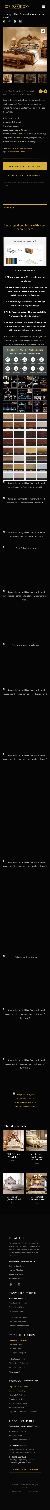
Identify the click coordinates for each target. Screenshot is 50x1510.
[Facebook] (4, 21)
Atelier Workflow (16, 1274)
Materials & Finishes (17, 1395)
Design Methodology (17, 1391)
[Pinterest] (15, 21)
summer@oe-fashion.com (21, 1463)
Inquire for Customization (19, 1439)
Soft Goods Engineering (18, 1403)
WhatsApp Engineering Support (21, 1460)
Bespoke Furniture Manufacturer (22, 1261)
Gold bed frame (13, 151)
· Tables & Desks (15, 1349)
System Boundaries (16, 1407)
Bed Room (13, 91)
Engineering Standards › (18, 1387)
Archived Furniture (24, 148)
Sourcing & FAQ (15, 1435)
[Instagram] (11, 1284)
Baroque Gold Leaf (16, 1311)
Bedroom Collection (17, 1367)
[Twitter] (9, 21)
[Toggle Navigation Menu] (43, 6)
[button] (43, 31)
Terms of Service (32, 1491)
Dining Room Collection (18, 1363)
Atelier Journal (14, 1372)
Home (5, 91)
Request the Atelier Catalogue (25, 176)
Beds (21, 91)
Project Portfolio (16, 1278)
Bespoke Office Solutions (19, 1326)
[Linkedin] (20, 21)
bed (20, 133)
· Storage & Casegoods (18, 1353)
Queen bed (24, 151)
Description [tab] (9, 207)
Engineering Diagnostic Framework (23, 1411)
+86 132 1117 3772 (18, 1457)
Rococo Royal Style (16, 1307)
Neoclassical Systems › (18, 1340)
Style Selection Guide (17, 1298)
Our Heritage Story (16, 1266)
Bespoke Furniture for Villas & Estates (24, 1426)
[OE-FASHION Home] (16, 6)
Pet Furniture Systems (18, 1321)
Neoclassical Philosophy (18, 1303)
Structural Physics (16, 1399)
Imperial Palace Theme (18, 1317)
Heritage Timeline (16, 1270)
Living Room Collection (18, 1359)
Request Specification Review (25, 1469)
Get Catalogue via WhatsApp (25, 166)
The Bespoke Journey (17, 1431)
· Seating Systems (15, 1344)
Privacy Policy (16, 1491)
